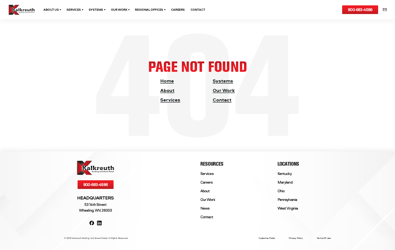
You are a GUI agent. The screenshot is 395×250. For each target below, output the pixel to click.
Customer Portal (267, 238)
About (167, 90)
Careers (206, 182)
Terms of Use (324, 238)
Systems (223, 81)
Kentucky (285, 173)
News (204, 208)
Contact (222, 100)
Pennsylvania (287, 199)
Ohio (281, 190)
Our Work (224, 90)
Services (170, 100)
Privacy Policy (296, 238)
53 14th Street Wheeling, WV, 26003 (95, 207)
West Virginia (288, 208)
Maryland (285, 182)
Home (167, 81)
